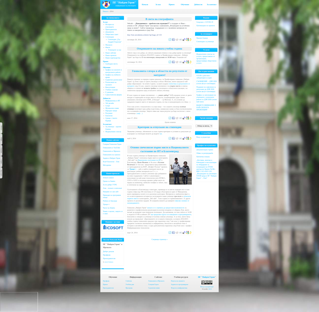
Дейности (198, 4)
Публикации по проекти (205, 26)
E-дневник (109, 92)
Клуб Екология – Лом (111, 162)
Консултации (110, 87)
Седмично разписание (113, 80)
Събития (129, 281)
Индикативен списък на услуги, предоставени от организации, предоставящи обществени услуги (206, 58)
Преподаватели (111, 29)
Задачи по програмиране (179, 284)
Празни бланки (202, 38)
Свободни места (111, 64)
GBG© (210, 289)
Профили (106, 255)
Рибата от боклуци (110, 201)
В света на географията (159, 19)
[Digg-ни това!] (180, 40)
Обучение (185, 4)
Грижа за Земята (109, 181)
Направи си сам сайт (111, 192)
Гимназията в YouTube (111, 148)
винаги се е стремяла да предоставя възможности (165, 208)
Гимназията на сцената (111, 155)
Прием (171, 4)
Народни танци (111, 111)
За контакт (211, 4)
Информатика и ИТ (112, 101)
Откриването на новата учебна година (159, 48)
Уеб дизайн (109, 103)
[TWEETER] (169, 40)
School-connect (108, 178)
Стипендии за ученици (205, 41)
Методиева (107, 165)
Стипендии (109, 37)
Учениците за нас (114, 50)
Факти (107, 47)
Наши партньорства (112, 58)
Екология (108, 116)
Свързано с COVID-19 (204, 22)
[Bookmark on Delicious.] (183, 40)
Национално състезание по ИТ (149, 160)
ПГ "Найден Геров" (207, 277)
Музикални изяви (112, 108)
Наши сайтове (110, 53)
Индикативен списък (113, 132)
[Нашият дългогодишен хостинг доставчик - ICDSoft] (113, 229)
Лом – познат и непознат (112, 188)
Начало (145, 4)
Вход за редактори (203, 137)
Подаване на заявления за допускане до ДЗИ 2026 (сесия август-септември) (206, 89)
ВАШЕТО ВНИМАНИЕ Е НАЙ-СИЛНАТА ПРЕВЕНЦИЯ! (206, 107)
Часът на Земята (109, 208)
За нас (158, 4)
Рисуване (108, 113)
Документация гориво (204, 150)
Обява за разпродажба (204, 153)
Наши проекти (110, 55)
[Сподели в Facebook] (173, 40)
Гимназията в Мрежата (111, 151)
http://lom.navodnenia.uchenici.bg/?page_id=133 (144, 35)
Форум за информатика (179, 288)
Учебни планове (111, 90)
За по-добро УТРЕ (110, 185)
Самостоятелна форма (113, 95)
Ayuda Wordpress (109, 262)
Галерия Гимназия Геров (112, 144)
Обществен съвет (111, 34)
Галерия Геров (153, 284)
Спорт (107, 106)
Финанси (108, 45)
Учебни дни (130, 284)
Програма (129, 288)
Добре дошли (108, 251)
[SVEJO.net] (190, 40)
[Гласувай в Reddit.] (176, 40)
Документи (109, 32)
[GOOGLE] (187, 40)
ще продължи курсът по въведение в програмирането (171, 214)
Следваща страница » (160, 239)
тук (161, 134)
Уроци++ (106, 204)
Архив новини (170, 122)
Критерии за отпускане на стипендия (159, 127)
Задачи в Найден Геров (111, 158)
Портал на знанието (178, 281)
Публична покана (203, 157)
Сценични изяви (154, 288)
